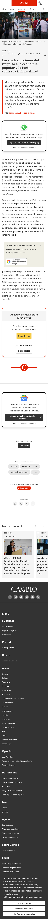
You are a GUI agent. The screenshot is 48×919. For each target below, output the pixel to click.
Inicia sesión (24, 350)
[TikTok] (21, 597)
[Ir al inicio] (24, 3)
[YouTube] (32, 597)
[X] (27, 597)
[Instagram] (16, 597)
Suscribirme (24, 336)
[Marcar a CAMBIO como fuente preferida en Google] (24, 261)
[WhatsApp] (38, 597)
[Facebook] (10, 597)
